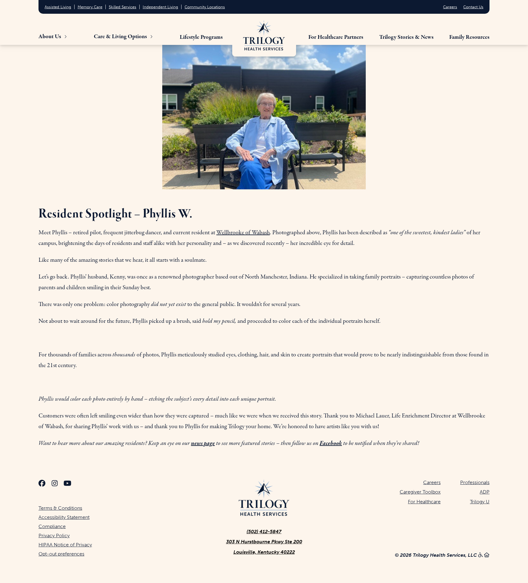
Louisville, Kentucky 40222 (264, 552)
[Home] (487, 555)
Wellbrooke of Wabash (243, 232)
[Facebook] (42, 484)
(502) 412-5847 (264, 531)
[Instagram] (55, 484)
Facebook (331, 443)
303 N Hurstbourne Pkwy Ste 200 (264, 542)
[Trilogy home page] (264, 35)
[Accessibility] (480, 555)
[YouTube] (67, 484)
